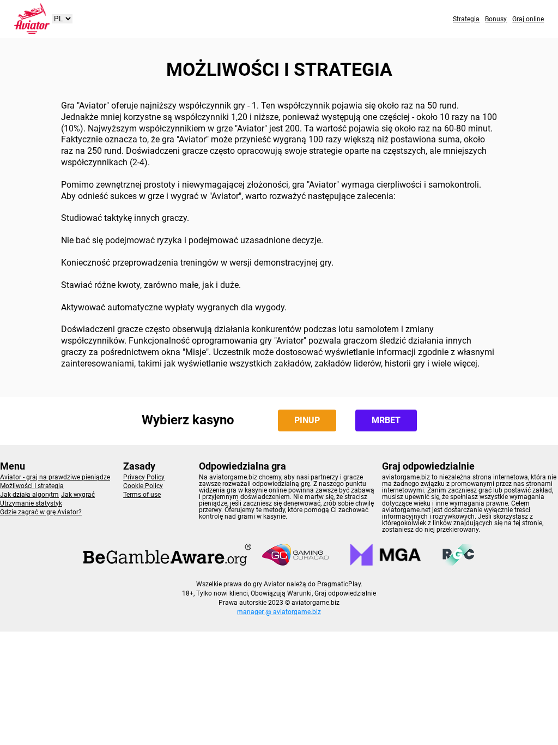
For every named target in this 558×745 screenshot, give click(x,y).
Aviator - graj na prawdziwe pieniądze (55, 477)
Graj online (528, 19)
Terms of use (142, 494)
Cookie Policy (143, 486)
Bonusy (496, 19)
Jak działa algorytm (29, 494)
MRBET (386, 420)
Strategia (466, 19)
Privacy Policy (144, 477)
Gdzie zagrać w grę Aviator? (41, 512)
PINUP (307, 420)
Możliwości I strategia (32, 486)
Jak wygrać (78, 494)
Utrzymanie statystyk (31, 503)
